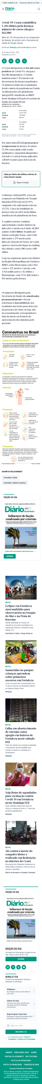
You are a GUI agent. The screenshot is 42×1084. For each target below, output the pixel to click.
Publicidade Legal (21, 1052)
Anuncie (9, 1052)
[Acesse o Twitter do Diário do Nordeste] (18, 967)
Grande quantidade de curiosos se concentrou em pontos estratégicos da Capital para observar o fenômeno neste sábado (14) (19, 626)
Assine (34, 1052)
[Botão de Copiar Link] (24, 61)
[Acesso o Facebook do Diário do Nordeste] (13, 967)
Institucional (31, 1056)
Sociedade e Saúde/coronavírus (15, 483)
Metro (8, 602)
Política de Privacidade (26, 1039)
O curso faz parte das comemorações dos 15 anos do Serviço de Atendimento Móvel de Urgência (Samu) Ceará (20, 685)
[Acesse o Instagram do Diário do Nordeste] (7, 967)
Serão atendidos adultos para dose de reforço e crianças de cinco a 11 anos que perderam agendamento (20, 808)
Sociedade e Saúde (10, 478)
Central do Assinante (14, 1056)
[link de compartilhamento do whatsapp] (4, 61)
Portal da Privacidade (12, 1065)
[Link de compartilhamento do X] (17, 61)
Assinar (9, 556)
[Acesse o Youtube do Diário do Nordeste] (24, 967)
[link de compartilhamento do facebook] (11, 61)
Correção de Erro (31, 1065)
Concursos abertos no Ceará (29, 3)
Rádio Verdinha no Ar (10, 3)
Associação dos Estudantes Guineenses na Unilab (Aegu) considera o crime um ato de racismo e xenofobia (20, 866)
